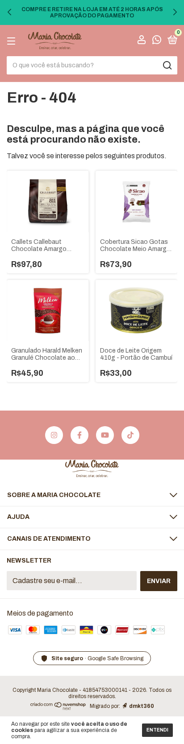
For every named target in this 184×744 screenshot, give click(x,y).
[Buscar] (166, 66)
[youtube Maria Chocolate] (105, 435)
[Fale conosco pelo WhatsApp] (156, 41)
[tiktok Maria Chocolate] (130, 435)
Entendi (157, 730)
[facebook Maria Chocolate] (79, 435)
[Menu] (13, 41)
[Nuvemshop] (58, 707)
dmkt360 (141, 706)
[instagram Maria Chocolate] (54, 435)
